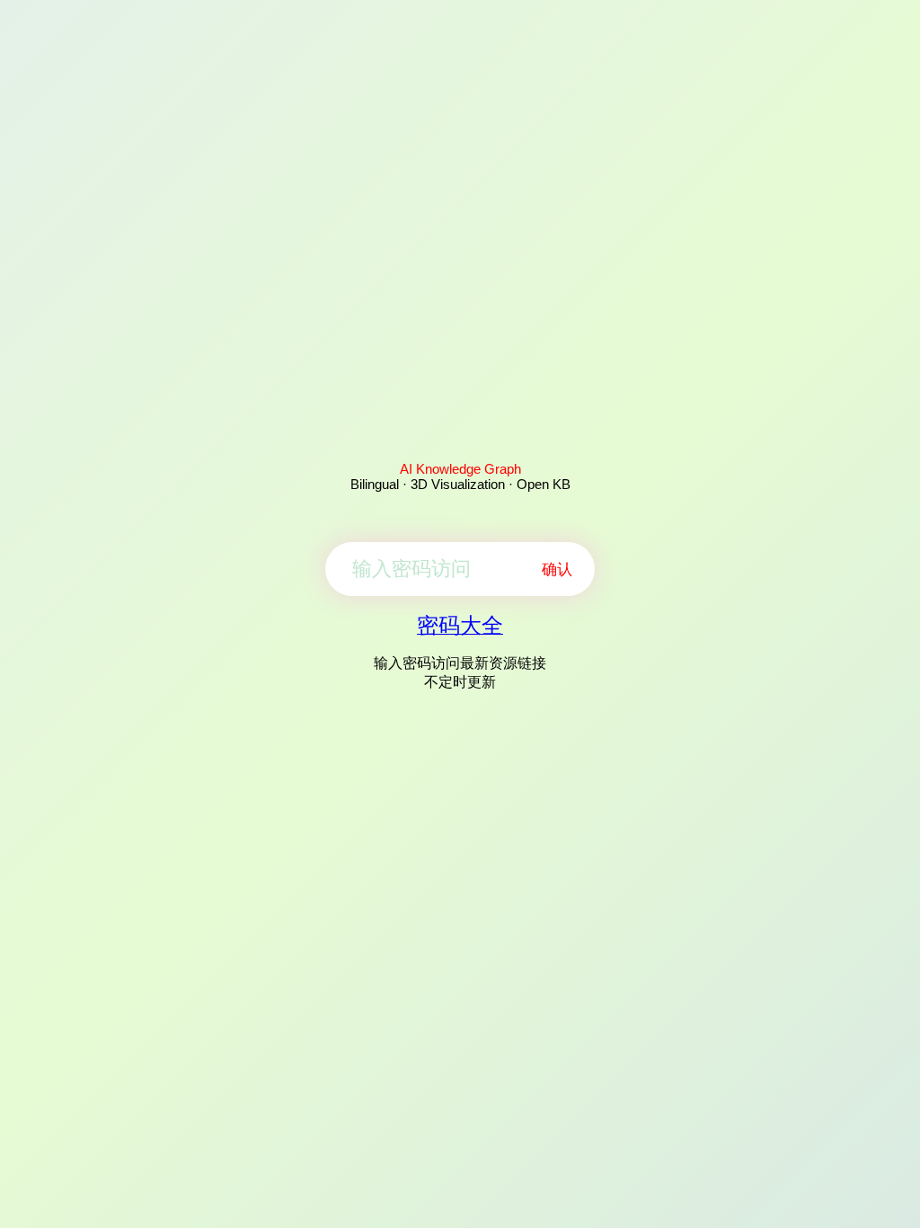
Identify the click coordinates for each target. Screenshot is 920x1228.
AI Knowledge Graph (460, 468)
